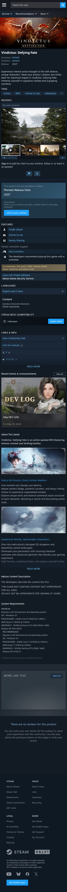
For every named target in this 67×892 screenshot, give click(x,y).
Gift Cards (11, 808)
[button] (7, 13)
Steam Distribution (16, 802)
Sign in (5, 163)
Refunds (11, 842)
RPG (18, 93)
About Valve (38, 786)
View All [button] (59, 374)
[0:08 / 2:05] (33, 126)
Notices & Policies (15, 832)
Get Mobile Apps (17, 882)
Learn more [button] (56, 321)
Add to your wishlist (16, 213)
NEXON (16, 57)
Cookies (10, 837)
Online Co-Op (32, 93)
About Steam (13, 786)
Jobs (34, 792)
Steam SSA (12, 792)
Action (7, 93)
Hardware (37, 797)
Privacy (10, 821)
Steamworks (13, 797)
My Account (38, 837)
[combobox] (35, 5)
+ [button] (61, 93)
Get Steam (37, 821)
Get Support (38, 832)
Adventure (50, 93)
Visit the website (11, 345)
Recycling (36, 802)
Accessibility (13, 826)
